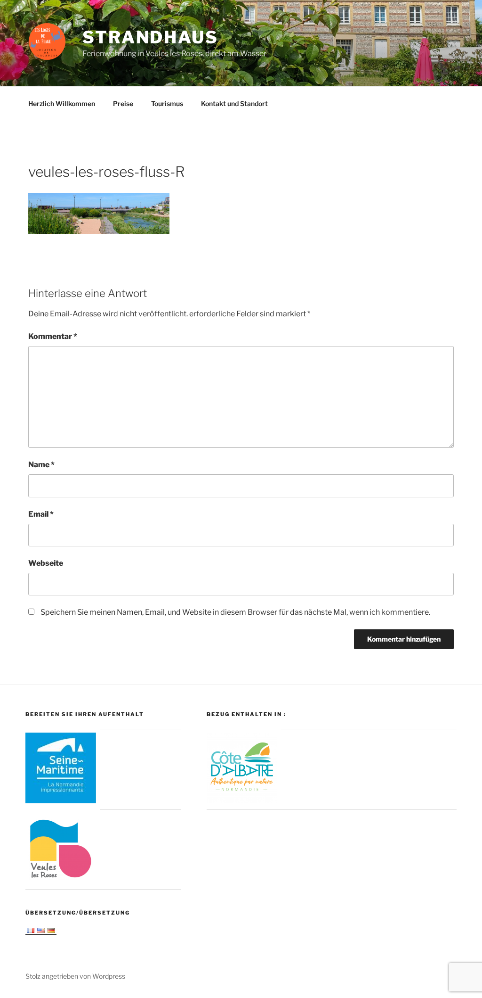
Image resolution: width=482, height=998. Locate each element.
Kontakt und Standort (234, 103)
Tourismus (167, 103)
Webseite (45, 563)
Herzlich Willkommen (61, 103)
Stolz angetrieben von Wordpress (75, 976)
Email (41, 514)
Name (41, 464)
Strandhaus (150, 37)
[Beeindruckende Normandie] (60, 801)
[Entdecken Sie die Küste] (242, 801)
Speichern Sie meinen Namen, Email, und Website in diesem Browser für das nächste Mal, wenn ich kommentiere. (235, 612)
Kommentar (52, 336)
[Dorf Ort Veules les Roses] (60, 880)
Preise (123, 103)
